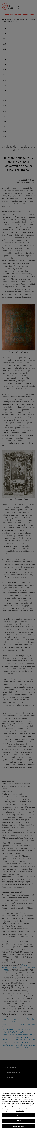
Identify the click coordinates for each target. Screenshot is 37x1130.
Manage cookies (18, 1115)
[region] (18, 1109)
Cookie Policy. (20, 1111)
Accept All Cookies (18, 1126)
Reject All (18, 1120)
